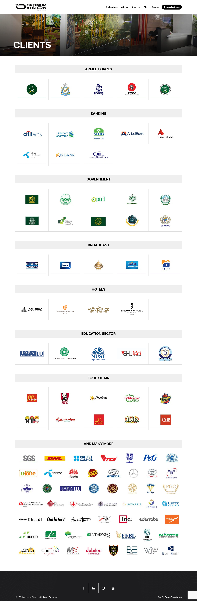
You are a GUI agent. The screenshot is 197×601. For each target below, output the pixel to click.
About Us (136, 7)
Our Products (111, 7)
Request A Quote (172, 7)
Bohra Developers (173, 597)
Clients (124, 7)
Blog (146, 7)
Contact (155, 7)
